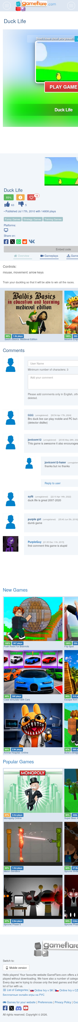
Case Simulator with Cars (17, 699)
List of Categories (17, 990)
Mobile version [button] (18, 968)
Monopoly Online (13, 818)
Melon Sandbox (12, 871)
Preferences (45, 1002)
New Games (15, 589)
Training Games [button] (53, 219)
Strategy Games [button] (32, 219)
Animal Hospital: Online (16, 752)
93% (8, 197)
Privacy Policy (63, 1002)
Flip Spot (69, 646)
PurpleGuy (34, 542)
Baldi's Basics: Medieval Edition (21, 339)
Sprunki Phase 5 (12, 924)
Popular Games (18, 761)
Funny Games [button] (12, 219)
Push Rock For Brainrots (16, 646)
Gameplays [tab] (51, 256)
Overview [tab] (23, 256)
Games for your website (21, 1002)
